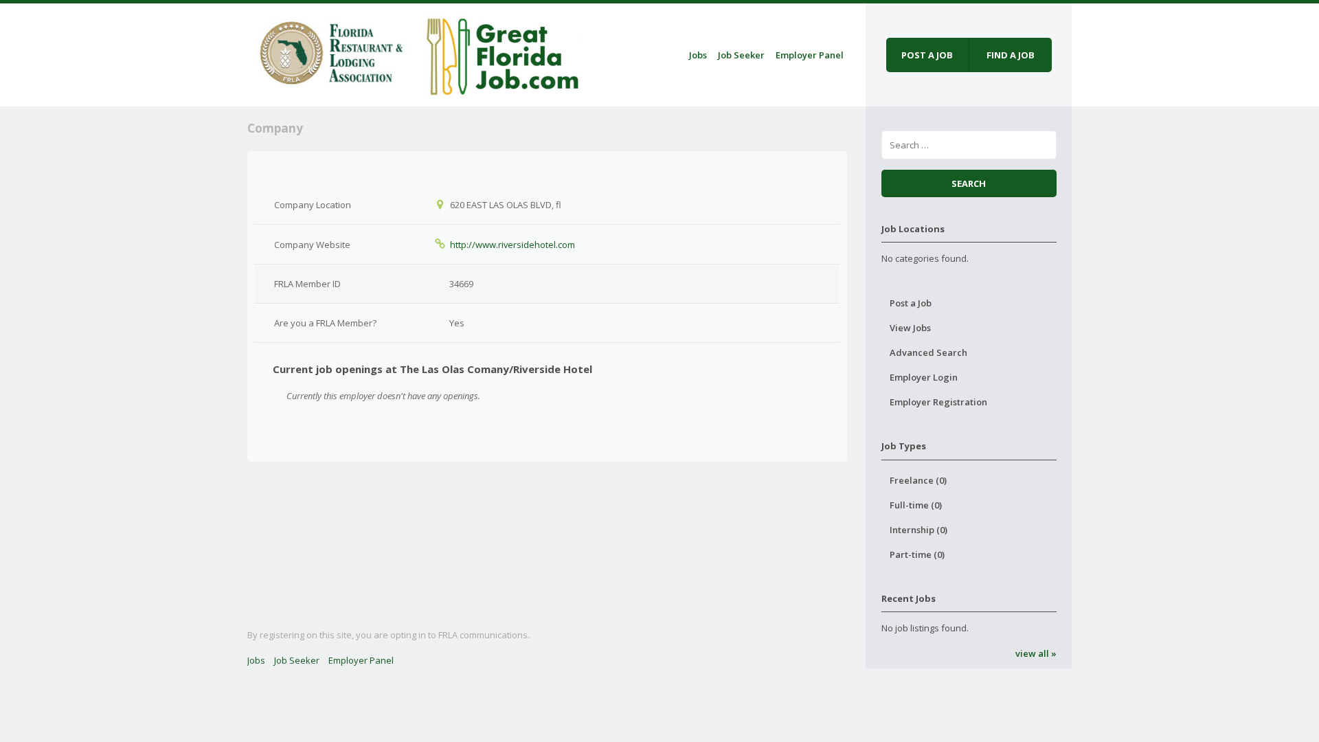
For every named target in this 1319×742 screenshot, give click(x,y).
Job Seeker (741, 55)
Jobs (698, 55)
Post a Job (911, 303)
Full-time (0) (916, 505)
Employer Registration (938, 402)
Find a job (1011, 55)
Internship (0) (918, 530)
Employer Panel (810, 55)
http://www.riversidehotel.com (512, 244)
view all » (1036, 653)
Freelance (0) (918, 480)
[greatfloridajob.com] (416, 52)
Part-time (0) (917, 554)
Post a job (927, 55)
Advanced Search (928, 352)
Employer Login (924, 377)
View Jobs (910, 328)
